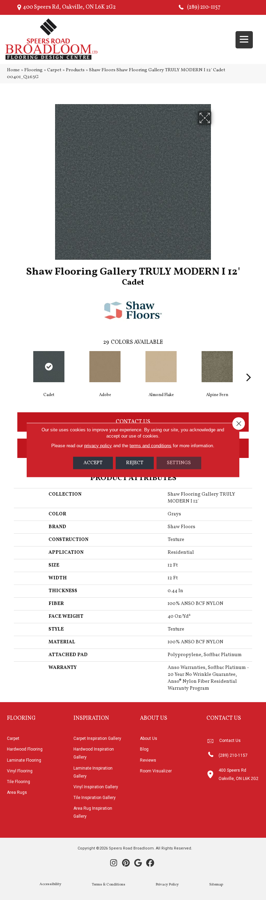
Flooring (33, 70)
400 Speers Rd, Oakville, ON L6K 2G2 (69, 7)
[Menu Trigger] (244, 39)
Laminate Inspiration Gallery (93, 772)
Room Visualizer (156, 771)
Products (75, 70)
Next (248, 366)
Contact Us (133, 422)
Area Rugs (17, 792)
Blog (144, 749)
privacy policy (98, 445)
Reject (134, 463)
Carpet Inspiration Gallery (97, 738)
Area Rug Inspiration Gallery (92, 812)
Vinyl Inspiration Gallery (95, 786)
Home (13, 70)
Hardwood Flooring (25, 749)
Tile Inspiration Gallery (94, 797)
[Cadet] (49, 366)
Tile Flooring (18, 781)
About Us (148, 738)
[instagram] (114, 864)
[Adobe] (105, 366)
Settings (179, 463)
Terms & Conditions (108, 884)
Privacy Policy (167, 884)
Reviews (148, 760)
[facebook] (150, 864)
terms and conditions (150, 445)
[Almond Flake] (161, 366)
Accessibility (50, 884)
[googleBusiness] (138, 864)
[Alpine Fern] (217, 366)
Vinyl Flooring (20, 771)
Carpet (54, 70)
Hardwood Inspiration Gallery (93, 753)
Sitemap (216, 884)
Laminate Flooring (24, 760)
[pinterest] (126, 864)
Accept (93, 463)
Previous (17, 366)
